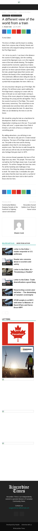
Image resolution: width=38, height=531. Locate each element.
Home (4, 12)
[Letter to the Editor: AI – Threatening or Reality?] (7, 272)
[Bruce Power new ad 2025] (19, 2)
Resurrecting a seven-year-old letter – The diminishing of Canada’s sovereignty (25, 292)
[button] (35, 7)
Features (5, 254)
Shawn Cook (8, 27)
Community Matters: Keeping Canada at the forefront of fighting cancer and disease (10, 208)
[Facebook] (16, 514)
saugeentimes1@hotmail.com (19, 508)
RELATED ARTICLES (8, 243)
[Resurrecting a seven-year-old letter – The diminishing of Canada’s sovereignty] (7, 292)
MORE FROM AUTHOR (23, 243)
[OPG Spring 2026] (18, 380)
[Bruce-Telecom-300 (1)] (18, 412)
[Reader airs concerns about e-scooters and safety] (7, 261)
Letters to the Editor (25, 12)
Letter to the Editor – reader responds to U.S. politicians (23, 251)
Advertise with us (27, 525)
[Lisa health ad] (18, 444)
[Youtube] (22, 514)
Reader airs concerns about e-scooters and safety (22, 261)
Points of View (12, 12)
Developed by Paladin (13, 525)
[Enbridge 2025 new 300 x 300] (18, 377)
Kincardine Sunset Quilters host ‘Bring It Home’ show (28, 207)
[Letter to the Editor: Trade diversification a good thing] (7, 282)
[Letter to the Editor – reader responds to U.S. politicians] (7, 251)
